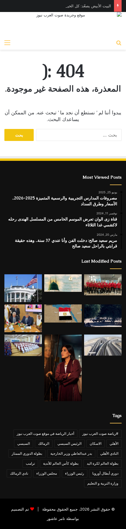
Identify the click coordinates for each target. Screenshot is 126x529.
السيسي (23, 443)
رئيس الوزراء (74, 473)
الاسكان (95, 443)
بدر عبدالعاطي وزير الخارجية (71, 453)
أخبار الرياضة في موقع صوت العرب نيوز (45, 433)
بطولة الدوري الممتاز (27, 453)
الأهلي (114, 443)
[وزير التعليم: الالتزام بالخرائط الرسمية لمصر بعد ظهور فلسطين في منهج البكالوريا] (63, 313)
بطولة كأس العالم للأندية (61, 463)
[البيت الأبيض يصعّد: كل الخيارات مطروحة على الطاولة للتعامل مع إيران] (23, 288)
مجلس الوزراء (46, 473)
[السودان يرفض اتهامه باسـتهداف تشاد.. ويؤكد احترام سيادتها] (103, 315)
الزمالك (43, 443)
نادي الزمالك (19, 473)
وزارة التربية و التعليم (102, 483)
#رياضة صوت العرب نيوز (100, 433)
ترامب (30, 463)
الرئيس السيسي (69, 443)
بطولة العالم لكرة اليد (102, 463)
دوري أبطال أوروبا (105, 473)
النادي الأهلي (109, 453)
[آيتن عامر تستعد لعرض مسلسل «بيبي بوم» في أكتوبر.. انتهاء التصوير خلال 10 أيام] (63, 368)
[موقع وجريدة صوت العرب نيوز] (63, 24)
